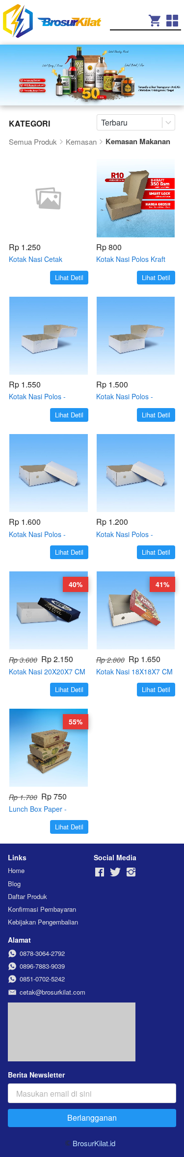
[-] (99, 872)
